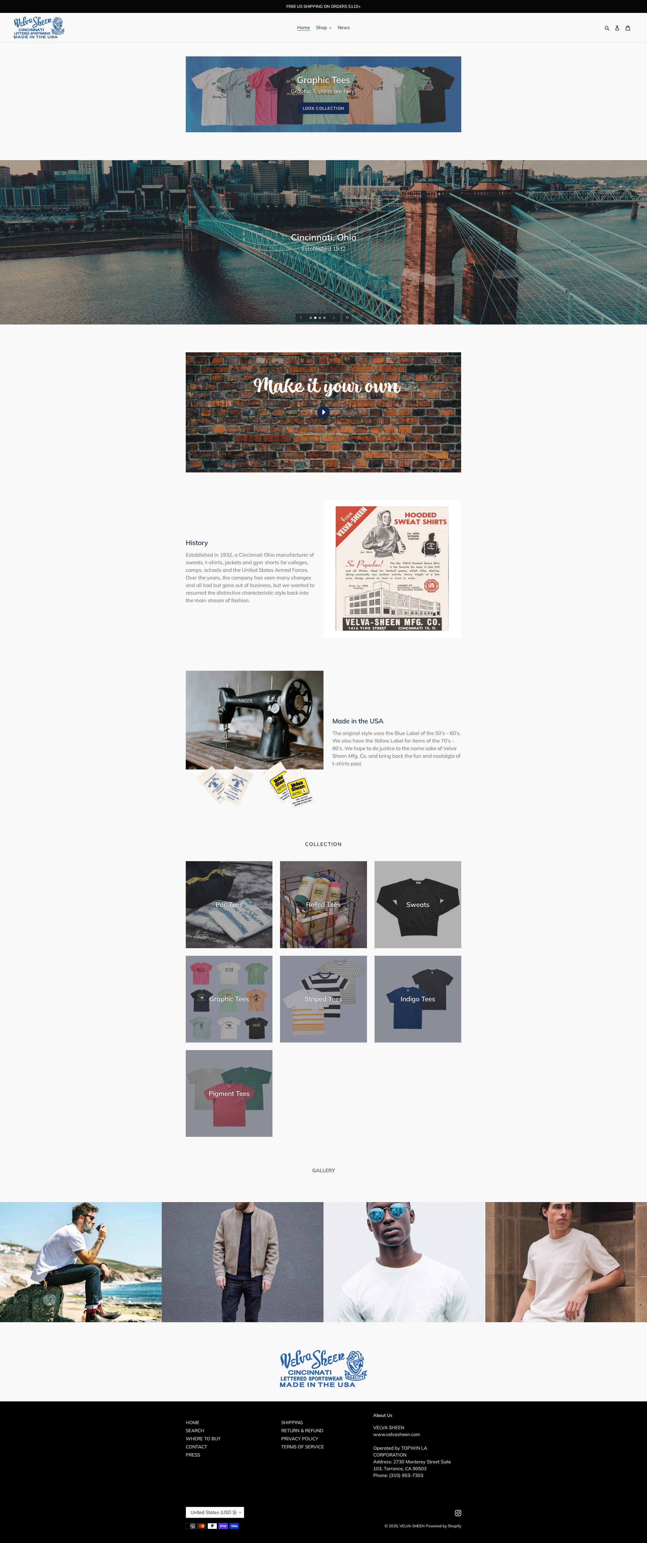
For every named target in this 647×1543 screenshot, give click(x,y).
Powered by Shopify (443, 1526)
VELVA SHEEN (412, 1526)
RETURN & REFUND (302, 1430)
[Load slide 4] (324, 318)
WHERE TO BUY (203, 1439)
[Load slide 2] (315, 318)
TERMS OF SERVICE (302, 1447)
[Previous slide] (301, 317)
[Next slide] (334, 317)
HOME (192, 1422)
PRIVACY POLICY (299, 1439)
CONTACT (196, 1447)
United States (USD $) (214, 1512)
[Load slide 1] (311, 318)
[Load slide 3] (320, 318)
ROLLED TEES (323, 256)
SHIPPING (292, 1422)
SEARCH (195, 1430)
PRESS (193, 1455)
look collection (323, 108)
